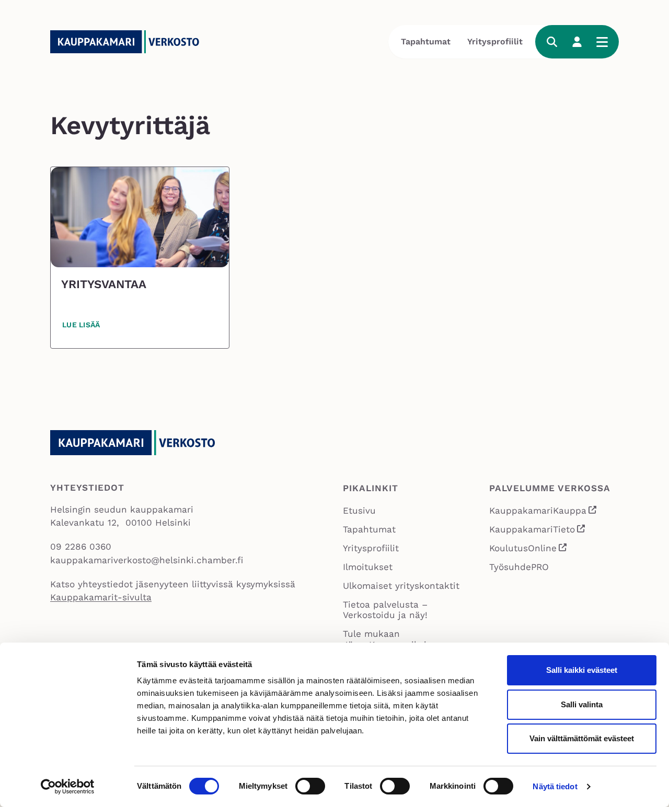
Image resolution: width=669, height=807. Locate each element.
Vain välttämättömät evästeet (581, 738)
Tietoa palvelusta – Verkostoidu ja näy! (385, 610)
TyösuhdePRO (519, 567)
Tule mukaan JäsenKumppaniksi (384, 639)
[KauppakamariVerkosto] (128, 42)
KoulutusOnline (528, 549)
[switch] (310, 786)
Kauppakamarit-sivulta (101, 597)
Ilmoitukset (368, 567)
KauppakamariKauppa (543, 512)
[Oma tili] (577, 41)
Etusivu (359, 510)
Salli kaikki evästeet (581, 670)
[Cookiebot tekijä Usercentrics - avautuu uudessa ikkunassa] (67, 786)
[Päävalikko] (602, 41)
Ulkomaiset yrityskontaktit (401, 585)
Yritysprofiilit (495, 41)
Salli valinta (582, 704)
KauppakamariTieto (537, 531)
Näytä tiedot (555, 786)
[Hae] (551, 41)
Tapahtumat (426, 41)
